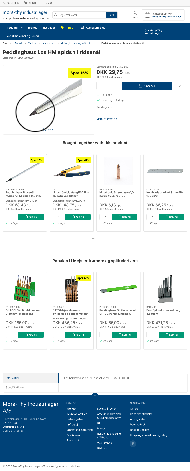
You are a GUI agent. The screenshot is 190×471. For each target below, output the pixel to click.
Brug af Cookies (139, 429)
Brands (101, 428)
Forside (19, 43)
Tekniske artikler (77, 413)
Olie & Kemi (73, 435)
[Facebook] (133, 443)
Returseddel (137, 424)
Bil (98, 423)
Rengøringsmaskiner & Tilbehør (109, 435)
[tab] (93, 238)
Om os (49, 2)
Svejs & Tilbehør (107, 408)
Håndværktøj (48, 43)
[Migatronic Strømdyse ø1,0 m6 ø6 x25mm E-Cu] (118, 171)
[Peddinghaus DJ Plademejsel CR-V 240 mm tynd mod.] (118, 289)
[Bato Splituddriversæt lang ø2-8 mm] (165, 289)
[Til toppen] (95, 396)
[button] (14, 27)
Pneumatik (73, 440)
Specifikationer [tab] (15, 387)
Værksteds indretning (80, 429)
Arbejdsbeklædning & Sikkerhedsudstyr (109, 415)
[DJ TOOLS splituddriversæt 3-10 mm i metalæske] (25, 289)
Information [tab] (12, 377)
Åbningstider (32, 2)
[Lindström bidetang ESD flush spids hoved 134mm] (72, 171)
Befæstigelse (75, 419)
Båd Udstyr (104, 448)
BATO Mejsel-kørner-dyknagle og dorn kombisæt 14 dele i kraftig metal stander (71, 313)
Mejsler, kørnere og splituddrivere (78, 43)
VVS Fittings (104, 442)
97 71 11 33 (10, 422)
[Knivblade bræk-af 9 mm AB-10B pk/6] (165, 171)
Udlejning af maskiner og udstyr (149, 435)
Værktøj (32, 43)
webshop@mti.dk (13, 426)
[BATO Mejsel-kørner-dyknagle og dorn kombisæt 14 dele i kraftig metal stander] (72, 289)
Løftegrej (72, 424)
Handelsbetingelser (141, 413)
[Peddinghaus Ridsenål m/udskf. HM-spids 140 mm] (25, 171)
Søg (112, 14)
